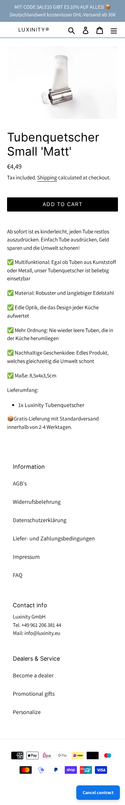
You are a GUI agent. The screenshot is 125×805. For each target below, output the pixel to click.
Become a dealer (33, 675)
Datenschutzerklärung (39, 520)
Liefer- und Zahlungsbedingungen (54, 538)
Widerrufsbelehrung (37, 501)
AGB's (20, 483)
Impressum (26, 556)
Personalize (27, 712)
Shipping (47, 177)
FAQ (17, 575)
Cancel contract (98, 792)
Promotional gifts (33, 693)
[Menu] (114, 29)
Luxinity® (33, 30)
